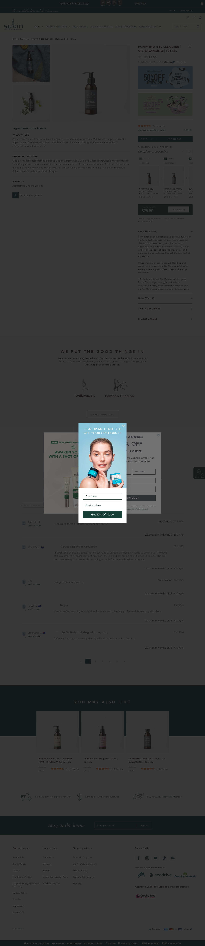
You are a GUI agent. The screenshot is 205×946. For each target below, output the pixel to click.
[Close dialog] (123, 426)
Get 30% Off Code (102, 515)
